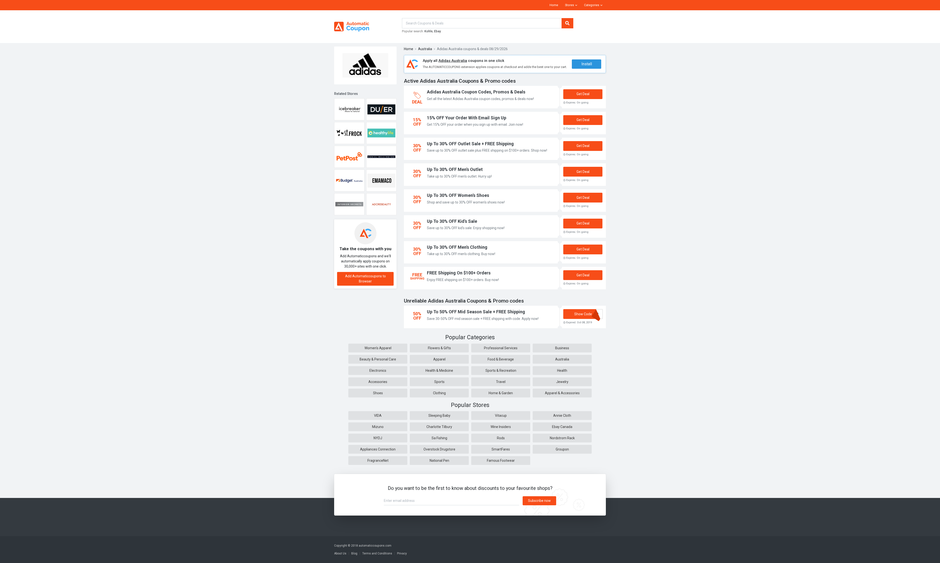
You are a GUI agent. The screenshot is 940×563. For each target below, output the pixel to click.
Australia (425, 49)
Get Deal (582, 94)
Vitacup (501, 415)
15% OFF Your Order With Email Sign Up (466, 117)
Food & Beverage (501, 359)
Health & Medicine (439, 370)
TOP (930, 558)
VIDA (378, 415)
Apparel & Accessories (562, 393)
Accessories (377, 382)
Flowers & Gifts (439, 348)
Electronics (377, 370)
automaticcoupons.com (375, 545)
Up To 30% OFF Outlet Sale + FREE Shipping (470, 143)
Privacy (402, 553)
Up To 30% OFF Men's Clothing (457, 247)
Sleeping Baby (439, 415)
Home (554, 5)
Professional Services (500, 348)
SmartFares (501, 449)
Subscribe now (539, 501)
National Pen (439, 460)
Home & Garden (501, 393)
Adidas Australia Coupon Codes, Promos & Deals (476, 91)
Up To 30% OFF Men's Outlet (455, 169)
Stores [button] (569, 5)
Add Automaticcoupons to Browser (365, 278)
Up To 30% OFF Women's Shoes (458, 195)
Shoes (378, 393)
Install (586, 64)
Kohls (428, 31)
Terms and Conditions (377, 553)
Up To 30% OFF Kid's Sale (452, 221)
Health (562, 370)
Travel (500, 382)
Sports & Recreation (500, 370)
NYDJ (378, 438)
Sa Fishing (439, 438)
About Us (340, 553)
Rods (501, 438)
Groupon (562, 449)
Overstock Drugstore (439, 449)
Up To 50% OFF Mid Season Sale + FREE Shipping (476, 311)
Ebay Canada (562, 427)
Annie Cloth (562, 415)
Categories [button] (591, 5)
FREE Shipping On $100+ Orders (459, 272)
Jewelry (562, 382)
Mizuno (378, 427)
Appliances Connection (378, 449)
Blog (354, 553)
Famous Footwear (501, 460)
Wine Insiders (501, 427)
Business (562, 348)
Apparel (439, 359)
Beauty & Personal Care (378, 359)
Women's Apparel (377, 348)
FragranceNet (377, 460)
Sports (439, 382)
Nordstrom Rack (562, 438)
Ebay (437, 31)
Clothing (439, 393)
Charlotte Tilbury (439, 427)
